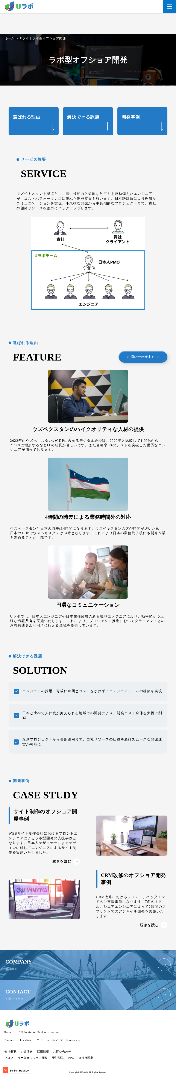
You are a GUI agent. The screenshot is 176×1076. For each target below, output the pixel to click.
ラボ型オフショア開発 (33, 1058)
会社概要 (10, 1051)
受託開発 (58, 1058)
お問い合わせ (62, 1051)
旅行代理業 (85, 1058)
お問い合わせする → (143, 357)
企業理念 (27, 1051)
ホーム (9, 38)
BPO (71, 1058)
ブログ (8, 1058)
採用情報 (43, 1051)
